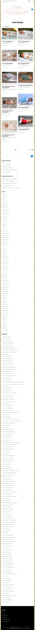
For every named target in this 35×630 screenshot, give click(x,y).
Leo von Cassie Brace (6, 451)
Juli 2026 (4, 196)
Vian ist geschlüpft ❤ (7, 41)
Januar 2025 (5, 233)
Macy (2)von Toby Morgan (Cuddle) (9, 472)
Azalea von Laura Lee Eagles (8, 341)
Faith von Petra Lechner (7, 388)
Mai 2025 (4, 224)
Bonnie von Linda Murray (7, 356)
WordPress (27, 628)
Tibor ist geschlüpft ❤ (23, 107)
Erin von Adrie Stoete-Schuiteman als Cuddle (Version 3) (13, 382)
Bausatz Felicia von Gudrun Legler (9, 347)
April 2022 (5, 302)
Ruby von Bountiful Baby (7, 543)
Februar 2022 (5, 306)
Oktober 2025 (5, 213)
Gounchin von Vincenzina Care (8, 397)
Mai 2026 (4, 198)
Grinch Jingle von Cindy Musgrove (9, 401)
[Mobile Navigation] (32, 9)
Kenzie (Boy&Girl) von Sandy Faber (9, 431)
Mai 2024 (4, 250)
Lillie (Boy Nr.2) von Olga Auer (8, 457)
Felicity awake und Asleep (7, 390)
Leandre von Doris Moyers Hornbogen (10, 444)
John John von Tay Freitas (7, 410)
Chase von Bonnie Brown (7, 360)
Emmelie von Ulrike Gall (7, 380)
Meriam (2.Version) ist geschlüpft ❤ (7, 111)
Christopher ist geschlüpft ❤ (25, 85)
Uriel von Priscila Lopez (7, 578)
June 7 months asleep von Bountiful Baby (10, 418)
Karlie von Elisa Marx (6, 427)
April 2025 (4, 226)
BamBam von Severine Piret (8, 343)
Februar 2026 (5, 205)
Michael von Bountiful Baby (8, 494)
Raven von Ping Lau (6, 528)
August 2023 (5, 269)
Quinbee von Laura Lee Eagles (8, 526)
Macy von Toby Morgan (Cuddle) (9, 474)
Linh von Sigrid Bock (6, 466)
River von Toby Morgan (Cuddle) (9, 537)
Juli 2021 (4, 319)
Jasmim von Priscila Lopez (7, 405)
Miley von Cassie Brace (7, 500)
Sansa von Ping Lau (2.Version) (8, 550)
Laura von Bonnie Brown (7, 438)
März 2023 (5, 278)
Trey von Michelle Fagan (7, 571)
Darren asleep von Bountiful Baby (9, 369)
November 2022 (6, 287)
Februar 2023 (5, 280)
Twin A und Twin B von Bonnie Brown (10, 573)
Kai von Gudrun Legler (7, 425)
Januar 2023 (5, 282)
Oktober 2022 (5, 289)
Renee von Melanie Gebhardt (8, 535)
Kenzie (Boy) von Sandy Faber (8, 429)
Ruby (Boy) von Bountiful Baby (8, 541)
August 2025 (5, 218)
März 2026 (5, 203)
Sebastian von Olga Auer (7, 554)
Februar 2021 (5, 330)
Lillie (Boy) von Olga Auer (7, 461)
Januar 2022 (5, 308)
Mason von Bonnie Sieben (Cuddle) (9, 481)
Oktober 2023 (5, 265)
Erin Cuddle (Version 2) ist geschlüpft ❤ (8, 135)
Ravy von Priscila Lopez (7, 530)
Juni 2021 (4, 321)
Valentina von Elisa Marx (7, 580)
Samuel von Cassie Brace (7, 545)
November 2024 (6, 237)
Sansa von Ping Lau (6, 548)
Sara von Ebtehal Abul (7, 552)
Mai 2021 (4, 323)
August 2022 (5, 293)
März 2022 (5, 304)
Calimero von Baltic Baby (7, 358)
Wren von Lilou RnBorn (7, 597)
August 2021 (5, 317)
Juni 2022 (4, 297)
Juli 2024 (4, 246)
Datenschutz (5, 615)
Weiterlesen (4, 45)
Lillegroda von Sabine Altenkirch (9, 455)
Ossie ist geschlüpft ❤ (7, 63)
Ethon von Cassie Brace (7, 386)
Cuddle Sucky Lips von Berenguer (9, 367)
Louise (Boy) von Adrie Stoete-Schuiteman (10, 470)
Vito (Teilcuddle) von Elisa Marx (8, 591)
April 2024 (5, 252)
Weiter (29, 149)
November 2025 (6, 211)
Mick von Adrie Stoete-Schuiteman (9, 496)
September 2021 (6, 315)
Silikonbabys (5, 621)
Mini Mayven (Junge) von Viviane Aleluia (10, 502)
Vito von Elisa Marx (6, 593)
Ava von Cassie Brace (6, 339)
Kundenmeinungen (6, 619)
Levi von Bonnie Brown (7, 453)
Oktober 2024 (5, 239)
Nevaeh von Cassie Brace (7, 507)
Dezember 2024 (6, 235)
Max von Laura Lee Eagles (7, 483)
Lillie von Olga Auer (6, 464)
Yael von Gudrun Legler (7, 599)
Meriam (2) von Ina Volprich (7, 109)
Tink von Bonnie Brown (7, 569)
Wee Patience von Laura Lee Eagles (9, 595)
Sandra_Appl (5, 179)
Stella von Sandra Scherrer (8, 558)
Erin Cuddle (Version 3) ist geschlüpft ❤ (8, 87)
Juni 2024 (4, 248)
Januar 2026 (5, 207)
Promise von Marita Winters (8, 517)
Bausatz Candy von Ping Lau (8, 345)
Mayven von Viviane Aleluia (8, 485)
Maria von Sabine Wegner (23, 62)
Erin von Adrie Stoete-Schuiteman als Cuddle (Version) (13, 384)
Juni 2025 (4, 222)
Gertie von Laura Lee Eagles (8, 395)
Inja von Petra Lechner (7, 403)
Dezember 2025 (6, 209)
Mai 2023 (4, 274)
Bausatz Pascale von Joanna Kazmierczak (10, 349)
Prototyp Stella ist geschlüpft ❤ (14, 187)
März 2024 (5, 254)
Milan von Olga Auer (22, 40)
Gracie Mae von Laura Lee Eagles (9, 399)
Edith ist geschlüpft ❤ (13, 179)
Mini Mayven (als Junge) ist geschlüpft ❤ (10, 170)
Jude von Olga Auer (6, 414)
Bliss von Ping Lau (6, 354)
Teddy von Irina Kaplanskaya (8, 563)
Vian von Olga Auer (5, 40)
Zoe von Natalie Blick (6, 601)
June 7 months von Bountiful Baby (9, 423)
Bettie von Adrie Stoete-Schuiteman (9, 352)
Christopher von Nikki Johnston (8, 362)
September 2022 (6, 291)
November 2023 (6, 263)
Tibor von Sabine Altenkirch (8, 565)
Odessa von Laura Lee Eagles (8, 509)
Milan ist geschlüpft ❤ (23, 41)
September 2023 (6, 267)
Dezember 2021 (6, 310)
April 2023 (5, 276)
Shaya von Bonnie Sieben (7, 556)
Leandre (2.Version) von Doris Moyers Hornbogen (12, 442)
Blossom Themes (15, 628)
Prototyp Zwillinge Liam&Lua (8, 524)
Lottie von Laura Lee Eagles (23, 127)
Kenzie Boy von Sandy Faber (8, 433)
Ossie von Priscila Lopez (6, 62)
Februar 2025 (5, 231)
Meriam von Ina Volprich (7, 489)
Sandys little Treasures (14, 627)
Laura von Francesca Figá (7, 440)
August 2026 (5, 194)
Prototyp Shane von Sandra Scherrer (9, 522)
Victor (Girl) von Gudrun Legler (8, 584)
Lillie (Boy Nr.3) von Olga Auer (8, 459)
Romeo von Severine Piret (7, 539)
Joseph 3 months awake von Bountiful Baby (11, 412)
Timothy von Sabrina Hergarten (8, 567)
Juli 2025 (4, 220)
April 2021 (4, 325)
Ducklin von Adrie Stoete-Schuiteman (10, 375)
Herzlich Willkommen (13, 183)
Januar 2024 (5, 259)
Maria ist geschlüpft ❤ (23, 63)
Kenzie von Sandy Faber (7, 436)
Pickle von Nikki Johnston (7, 515)
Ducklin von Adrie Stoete (7, 373)
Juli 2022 (4, 295)
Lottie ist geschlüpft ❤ (24, 129)
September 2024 (6, 241)
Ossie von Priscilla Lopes (7, 513)
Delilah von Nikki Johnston (7, 371)
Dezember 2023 (6, 261)
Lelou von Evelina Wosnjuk (8, 446)
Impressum (5, 617)
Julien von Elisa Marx (6, 416)
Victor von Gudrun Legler (7, 586)
